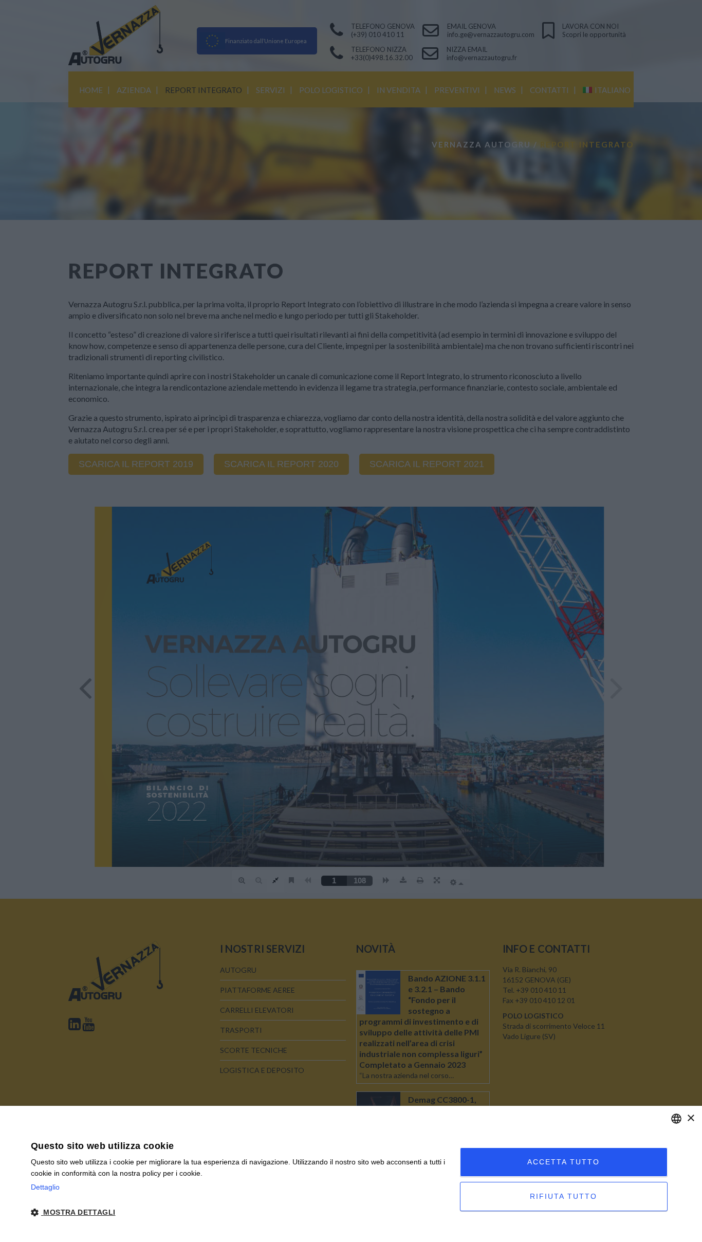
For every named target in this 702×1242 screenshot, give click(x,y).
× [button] (690, 1118)
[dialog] (351, 1174)
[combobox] (676, 1119)
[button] (239, 1213)
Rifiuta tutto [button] (563, 1196)
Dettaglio (45, 1187)
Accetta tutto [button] (563, 1162)
